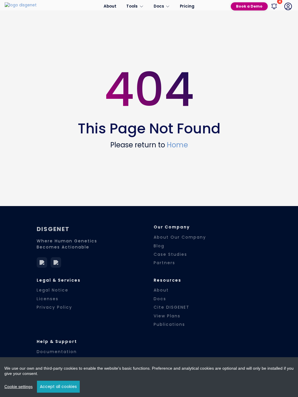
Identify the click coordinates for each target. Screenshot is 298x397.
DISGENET (53, 229)
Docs (160, 299)
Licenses (47, 299)
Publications (169, 324)
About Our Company (180, 237)
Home (177, 145)
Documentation (57, 352)
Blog (159, 246)
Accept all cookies (58, 386)
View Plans (167, 316)
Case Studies (170, 254)
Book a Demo (249, 6)
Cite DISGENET (171, 307)
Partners (164, 263)
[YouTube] (56, 262)
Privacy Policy (54, 307)
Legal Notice (52, 290)
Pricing (187, 6)
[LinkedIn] (42, 262)
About (110, 6)
